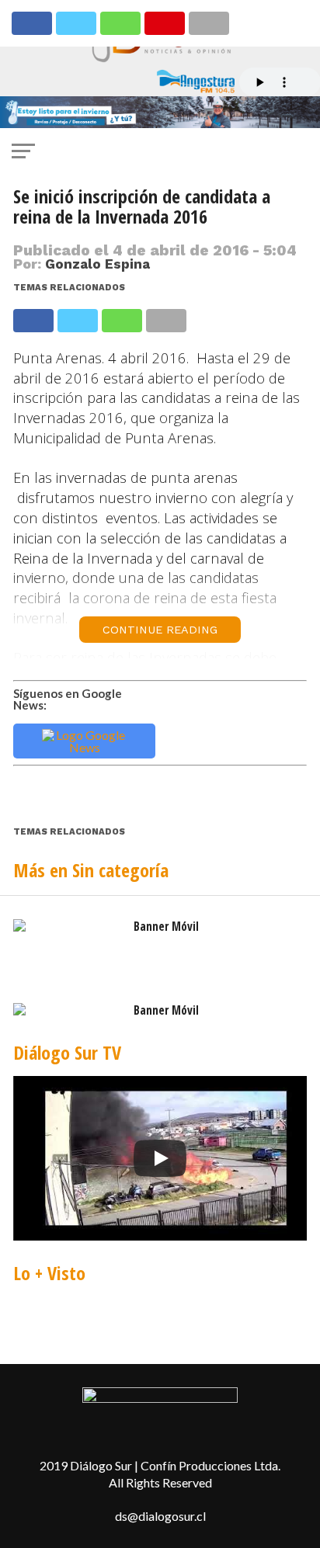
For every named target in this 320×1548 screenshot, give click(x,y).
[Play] (160, 1158)
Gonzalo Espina (97, 264)
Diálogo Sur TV (67, 1052)
